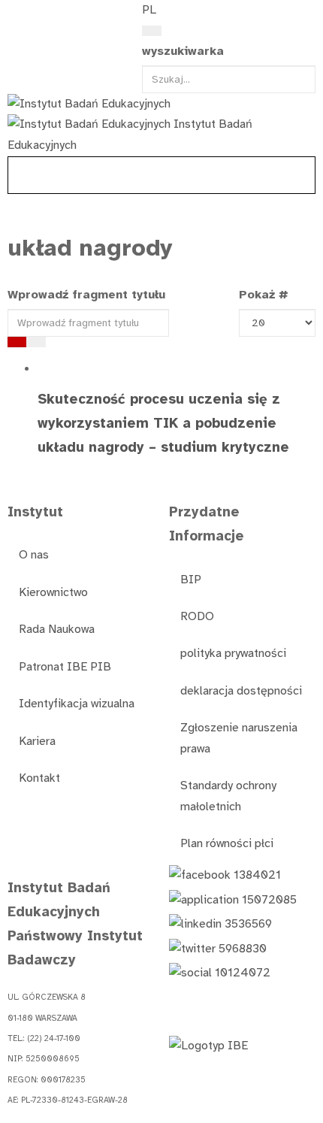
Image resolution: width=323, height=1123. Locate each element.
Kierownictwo (53, 592)
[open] (16, 13)
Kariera (37, 741)
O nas (34, 554)
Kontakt (39, 777)
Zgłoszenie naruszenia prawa (238, 737)
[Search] (152, 31)
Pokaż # (263, 294)
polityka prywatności (233, 653)
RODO (197, 616)
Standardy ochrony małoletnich (228, 795)
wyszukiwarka (183, 51)
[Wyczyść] (36, 342)
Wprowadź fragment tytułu (88, 294)
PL (149, 9)
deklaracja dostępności (241, 690)
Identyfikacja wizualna (76, 703)
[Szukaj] (17, 342)
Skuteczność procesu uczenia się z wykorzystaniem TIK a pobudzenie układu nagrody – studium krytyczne (163, 423)
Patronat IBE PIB (65, 666)
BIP (190, 579)
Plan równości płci (226, 843)
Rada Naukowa (57, 629)
